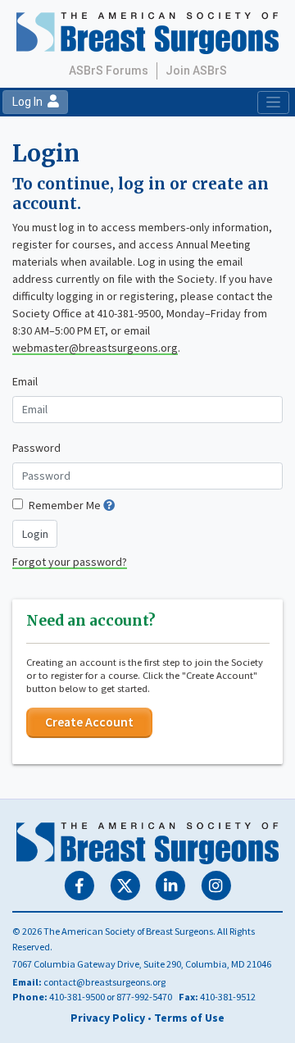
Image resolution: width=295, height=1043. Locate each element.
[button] (109, 505)
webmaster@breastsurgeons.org (95, 347)
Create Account (89, 722)
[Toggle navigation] (273, 102)
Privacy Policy (107, 1017)
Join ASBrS (196, 70)
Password (36, 447)
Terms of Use (189, 1017)
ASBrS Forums (108, 70)
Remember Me (65, 505)
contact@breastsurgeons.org (104, 982)
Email (25, 381)
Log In (30, 101)
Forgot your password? (69, 561)
